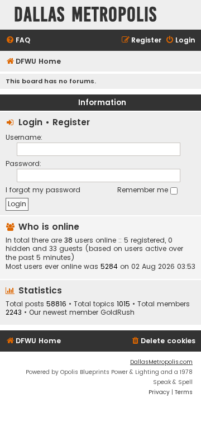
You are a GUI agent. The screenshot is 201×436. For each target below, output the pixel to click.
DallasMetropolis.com (161, 362)
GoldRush (117, 312)
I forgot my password (43, 190)
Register (71, 122)
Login (30, 122)
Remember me (143, 190)
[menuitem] (18, 40)
